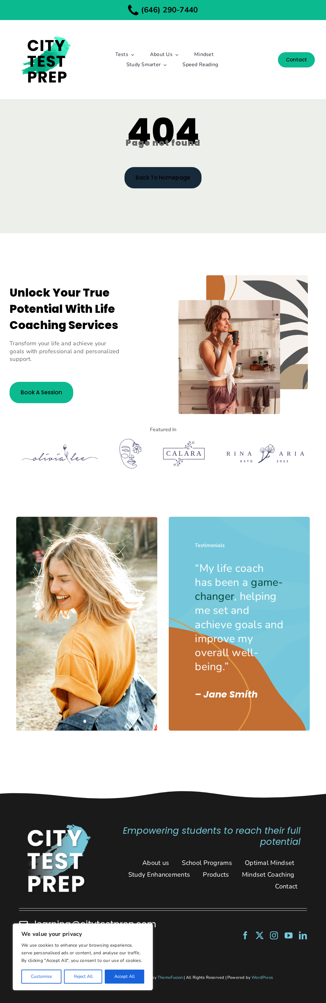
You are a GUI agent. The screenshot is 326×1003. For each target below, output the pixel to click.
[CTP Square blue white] (58, 826)
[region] (83, 956)
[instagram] (274, 935)
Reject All (83, 976)
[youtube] (289, 935)
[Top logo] (46, 31)
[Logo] (60, 447)
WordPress (262, 977)
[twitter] (260, 935)
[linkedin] (303, 935)
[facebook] (245, 935)
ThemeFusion (170, 977)
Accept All (124, 976)
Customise (41, 976)
